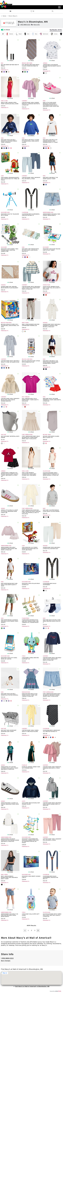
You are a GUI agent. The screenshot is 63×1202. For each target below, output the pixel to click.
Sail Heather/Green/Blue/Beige (25, 257)
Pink (6, 406)
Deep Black (43, 295)
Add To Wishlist (18, 40)
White (46, 73)
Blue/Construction (4, 367)
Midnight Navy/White (46, 369)
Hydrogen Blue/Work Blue (4, 628)
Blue (1, 406)
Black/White (22, 148)
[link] (31, 11)
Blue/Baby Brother (1, 367)
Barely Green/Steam (1, 628)
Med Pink (48, 628)
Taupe (8, 71)
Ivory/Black (22, 331)
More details (5, 961)
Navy (27, 71)
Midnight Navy (6, 148)
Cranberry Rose (25, 406)
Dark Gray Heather (46, 517)
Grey (1, 443)
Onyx (6, 71)
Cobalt (4, 148)
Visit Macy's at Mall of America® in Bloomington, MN (32, 986)
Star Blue (46, 184)
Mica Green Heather (6, 701)
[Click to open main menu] (59, 7)
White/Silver (4, 884)
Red (53, 737)
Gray (43, 443)
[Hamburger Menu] (10, 11)
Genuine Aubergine (4, 71)
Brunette (1, 71)
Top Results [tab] (56, 30)
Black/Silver (1, 884)
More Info (36, 24)
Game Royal (46, 148)
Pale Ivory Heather (8, 148)
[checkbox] (10, 34)
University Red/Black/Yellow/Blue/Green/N (27, 257)
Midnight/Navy (48, 517)
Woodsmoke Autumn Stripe (25, 331)
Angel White (22, 406)
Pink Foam (11, 701)
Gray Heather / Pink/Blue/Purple (22, 257)
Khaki (25, 71)
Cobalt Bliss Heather (1, 701)
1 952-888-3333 (25, 24)
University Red (48, 148)
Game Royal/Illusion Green (25, 148)
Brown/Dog (8, 367)
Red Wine (46, 295)
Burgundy (46, 737)
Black (22, 71)
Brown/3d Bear (6, 367)
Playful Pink (11, 148)
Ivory (4, 406)
